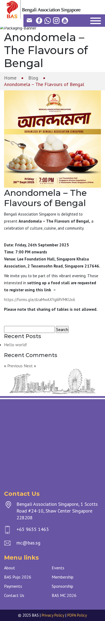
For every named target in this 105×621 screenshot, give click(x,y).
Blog (33, 78)
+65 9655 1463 (32, 529)
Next (28, 365)
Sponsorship (62, 586)
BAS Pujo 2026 (17, 577)
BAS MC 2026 (64, 595)
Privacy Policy (53, 615)
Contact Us (14, 595)
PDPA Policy (77, 615)
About (9, 567)
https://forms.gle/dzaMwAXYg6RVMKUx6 (39, 299)
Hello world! (15, 344)
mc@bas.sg (28, 543)
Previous (15, 365)
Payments (13, 586)
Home (10, 78)
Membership (63, 577)
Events (58, 567)
